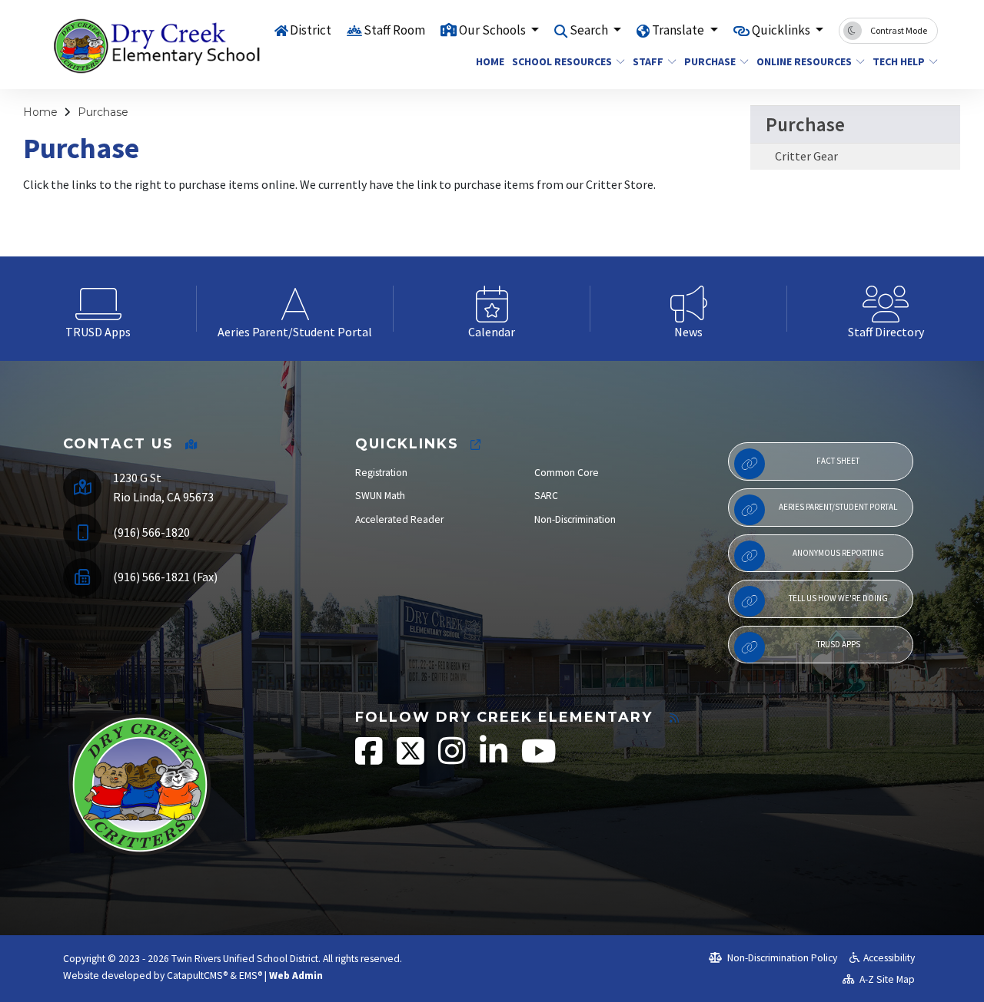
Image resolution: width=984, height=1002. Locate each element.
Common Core (566, 472)
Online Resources (804, 61)
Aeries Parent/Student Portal (838, 506)
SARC (546, 495)
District (310, 29)
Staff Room (394, 29)
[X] (412, 759)
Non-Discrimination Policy (781, 957)
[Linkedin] (495, 759)
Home (488, 61)
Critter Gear (806, 156)
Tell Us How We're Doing (838, 598)
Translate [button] (679, 29)
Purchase (710, 61)
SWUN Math (380, 495)
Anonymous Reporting (838, 552)
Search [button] (590, 29)
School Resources (562, 61)
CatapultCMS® (197, 975)
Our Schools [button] (493, 29)
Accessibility (889, 957)
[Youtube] (539, 759)
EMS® (250, 975)
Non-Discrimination (575, 519)
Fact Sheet (837, 460)
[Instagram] (453, 759)
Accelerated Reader (399, 519)
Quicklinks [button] (782, 29)
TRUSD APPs (838, 644)
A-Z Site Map (886, 979)
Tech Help (899, 61)
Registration (381, 472)
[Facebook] (370, 759)
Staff (648, 61)
